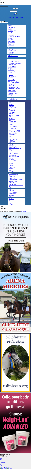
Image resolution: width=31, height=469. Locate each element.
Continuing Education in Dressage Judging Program (16, 179)
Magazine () (12, 30)
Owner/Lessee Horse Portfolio (13, 111)
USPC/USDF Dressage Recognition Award (14, 131)
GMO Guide (11, 189)
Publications (10, 198)
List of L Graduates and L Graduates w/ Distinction (15, 61)
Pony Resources (10, 94)
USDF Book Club (11, 75)
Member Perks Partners (11, 35)
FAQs (9, 46)
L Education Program (11, 59)
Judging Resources (10, 92)
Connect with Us (10, 17)
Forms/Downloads (2, 461)
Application (11, 140)
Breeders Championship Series (13, 147)
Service (10, 117)
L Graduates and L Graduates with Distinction (14, 36)
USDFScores (11, 168)
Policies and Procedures (11, 40)
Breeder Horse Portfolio (12, 112)
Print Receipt (11, 104)
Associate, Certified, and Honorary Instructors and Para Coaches (16, 86)
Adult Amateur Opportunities (12, 91)
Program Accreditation (11, 79)
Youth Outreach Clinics (11, 70)
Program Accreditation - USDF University (14, 194)
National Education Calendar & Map (13, 56)
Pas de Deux (11, 150)
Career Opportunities (11, 45)
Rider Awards (11, 163)
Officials (9, 37)
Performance (11, 124)
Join (9, 51)
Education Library (10, 77)
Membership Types (10, 28)
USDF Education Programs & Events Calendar (14, 88)
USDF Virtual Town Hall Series (12, 76)
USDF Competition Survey (12, 171)
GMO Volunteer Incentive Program (13, 121)
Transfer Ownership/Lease (12, 109)
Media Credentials (11, 202)
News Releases (11, 204)
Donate (1, 464)
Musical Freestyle (11, 149)
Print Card (10, 103)
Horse (10, 108)
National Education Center (11, 27)
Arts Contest (11, 137)
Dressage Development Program (13, 174)
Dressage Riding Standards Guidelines (13, 87)
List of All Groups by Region (13, 192)
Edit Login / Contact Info (12, 107)
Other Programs (10, 65)
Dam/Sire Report (11, 113)
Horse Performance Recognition (13, 138)
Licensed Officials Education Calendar (13, 93)
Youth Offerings (10, 31)
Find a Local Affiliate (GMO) (12, 50)
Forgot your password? (20, 11)
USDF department (23, 211)
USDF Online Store (11, 98)
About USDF (10, 25)
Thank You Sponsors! (15, 17)
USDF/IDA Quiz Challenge (12, 67)
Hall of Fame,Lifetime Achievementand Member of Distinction (12, 119)
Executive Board (10, 32)
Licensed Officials (11, 180)
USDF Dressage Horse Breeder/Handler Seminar (14, 63)
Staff (9, 33)
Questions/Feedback (2, 462)
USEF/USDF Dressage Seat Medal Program (15, 148)
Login (15, 8)
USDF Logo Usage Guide (12, 203)
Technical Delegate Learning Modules (13, 81)
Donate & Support (20, 17)
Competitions (10, 55)
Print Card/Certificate (12, 110)
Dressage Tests (11, 166)
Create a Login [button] (16, 14)
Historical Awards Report (13, 128)
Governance (10, 38)
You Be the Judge (11, 74)
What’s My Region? (11, 105)
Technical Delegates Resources (13, 181)
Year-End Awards (11, 125)
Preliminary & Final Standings (13, 126)
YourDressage (11, 200)
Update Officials (11, 190)
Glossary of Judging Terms (11, 90)
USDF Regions (10, 29)
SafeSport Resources (11, 52)
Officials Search (11, 152)
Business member (16, 12)
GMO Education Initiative (11, 80)
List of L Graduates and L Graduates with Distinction (16, 185)
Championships (11, 144)
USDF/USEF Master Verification (13, 106)
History (9, 26)
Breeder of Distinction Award (13, 139)
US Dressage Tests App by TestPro (12, 99)
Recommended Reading (11, 60)
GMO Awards (11, 120)
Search (11, 161)
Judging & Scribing (10, 49)
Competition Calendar (12, 167)
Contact (1, 465)
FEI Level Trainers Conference (12, 66)
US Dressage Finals (11, 145)
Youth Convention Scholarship (13, 133)
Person (10, 102)
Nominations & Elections (11, 44)
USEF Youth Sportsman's (12, 134)
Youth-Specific (10, 68)
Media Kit (10, 201)
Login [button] (16, 13)
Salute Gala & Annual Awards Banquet (14, 115)
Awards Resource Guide (12, 114)
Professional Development (11, 84)
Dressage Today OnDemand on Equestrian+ (14, 82)
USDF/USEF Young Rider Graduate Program (15, 183)
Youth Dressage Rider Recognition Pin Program (15, 130)
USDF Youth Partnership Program (12, 71)
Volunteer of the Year (12, 122)
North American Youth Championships (14, 146)
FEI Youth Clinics (10, 69)
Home (3, 205)
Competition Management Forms (13, 153)
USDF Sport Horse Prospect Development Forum (14, 62)
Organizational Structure (11, 42)
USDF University (10, 72)
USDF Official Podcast (11, 89)
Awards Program (11, 154)
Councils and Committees (11, 41)
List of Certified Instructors (12, 184)
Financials (9, 43)
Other (10, 136)
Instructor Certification (11, 85)
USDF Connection (11, 199)
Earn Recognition (10, 78)
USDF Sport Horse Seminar (12, 64)
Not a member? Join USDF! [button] (16, 15)
